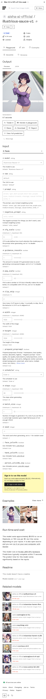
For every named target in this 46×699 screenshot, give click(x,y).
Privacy (5, 690)
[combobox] (20, 8)
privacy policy (22, 489)
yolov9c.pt (20, 446)
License (8, 40)
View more (37, 500)
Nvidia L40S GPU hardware (29, 552)
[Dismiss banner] (44, 2)
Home (5, 687)
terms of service (9, 489)
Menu (40, 8)
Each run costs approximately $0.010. (17, 478)
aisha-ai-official (20, 17)
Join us (26, 687)
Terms (32, 687)
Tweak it (10, 123)
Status (12, 690)
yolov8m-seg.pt (23, 466)
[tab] (7, 66)
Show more (21, 363)
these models (14, 481)
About (10, 687)
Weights (29, 40)
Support (19, 690)
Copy (8, 27)
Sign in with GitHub (15, 484)
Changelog (18, 687)
